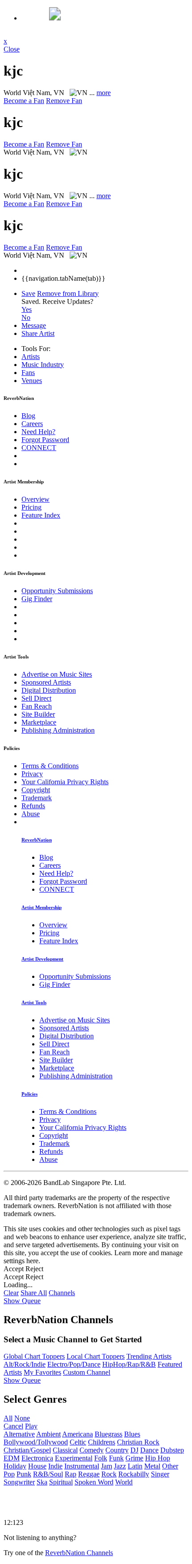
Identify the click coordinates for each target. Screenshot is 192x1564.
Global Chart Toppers (34, 1356)
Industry (42, 364)
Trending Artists (148, 1356)
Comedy (91, 1450)
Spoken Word (94, 1482)
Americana (77, 1434)
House (37, 1466)
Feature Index (40, 515)
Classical (65, 1450)
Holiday (15, 1466)
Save (28, 293)
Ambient (48, 1434)
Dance (149, 1450)
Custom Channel (86, 1372)
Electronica (37, 1458)
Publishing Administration (58, 730)
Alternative (19, 1434)
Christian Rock (138, 1442)
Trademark (36, 798)
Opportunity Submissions (57, 590)
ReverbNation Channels (79, 1552)
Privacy (32, 774)
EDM (12, 1458)
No (25, 317)
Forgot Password (45, 439)
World (124, 1482)
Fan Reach (36, 706)
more (103, 92)
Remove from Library (68, 293)
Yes (26, 309)
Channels (62, 1293)
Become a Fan (24, 100)
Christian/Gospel (27, 1450)
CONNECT (38, 447)
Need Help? (38, 431)
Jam (106, 1466)
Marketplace (38, 722)
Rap (70, 1474)
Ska (42, 1482)
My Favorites (42, 1372)
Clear (11, 1293)
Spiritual (61, 1482)
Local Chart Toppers (96, 1356)
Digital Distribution (48, 690)
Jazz (120, 1466)
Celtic (78, 1442)
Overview (35, 499)
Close (12, 49)
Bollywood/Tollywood (36, 1442)
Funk (116, 1458)
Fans (28, 372)
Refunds (33, 806)
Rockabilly (133, 1474)
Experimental (73, 1458)
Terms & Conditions (50, 766)
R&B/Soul (48, 1474)
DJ (134, 1450)
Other (170, 1466)
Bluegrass (108, 1434)
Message (33, 325)
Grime (134, 1458)
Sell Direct (36, 698)
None (22, 1418)
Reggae (89, 1474)
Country (117, 1450)
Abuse (30, 814)
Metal (152, 1466)
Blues (132, 1434)
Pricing (31, 507)
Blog (28, 415)
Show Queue (22, 1301)
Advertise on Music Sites (56, 674)
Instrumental (81, 1466)
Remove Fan (64, 100)
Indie (55, 1466)
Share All (34, 1293)
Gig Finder (36, 598)
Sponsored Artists (46, 682)
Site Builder (38, 714)
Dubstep (172, 1450)
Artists (30, 356)
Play (31, 1426)
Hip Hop (157, 1458)
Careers (32, 423)
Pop (9, 1474)
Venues (31, 380)
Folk (100, 1458)
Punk (24, 1474)
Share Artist (37, 333)
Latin (135, 1466)
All (8, 1418)
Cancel (13, 1426)
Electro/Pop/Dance (73, 1364)
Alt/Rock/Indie (25, 1364)
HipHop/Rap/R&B (129, 1364)
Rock (109, 1474)
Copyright (35, 790)
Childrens (101, 1442)
